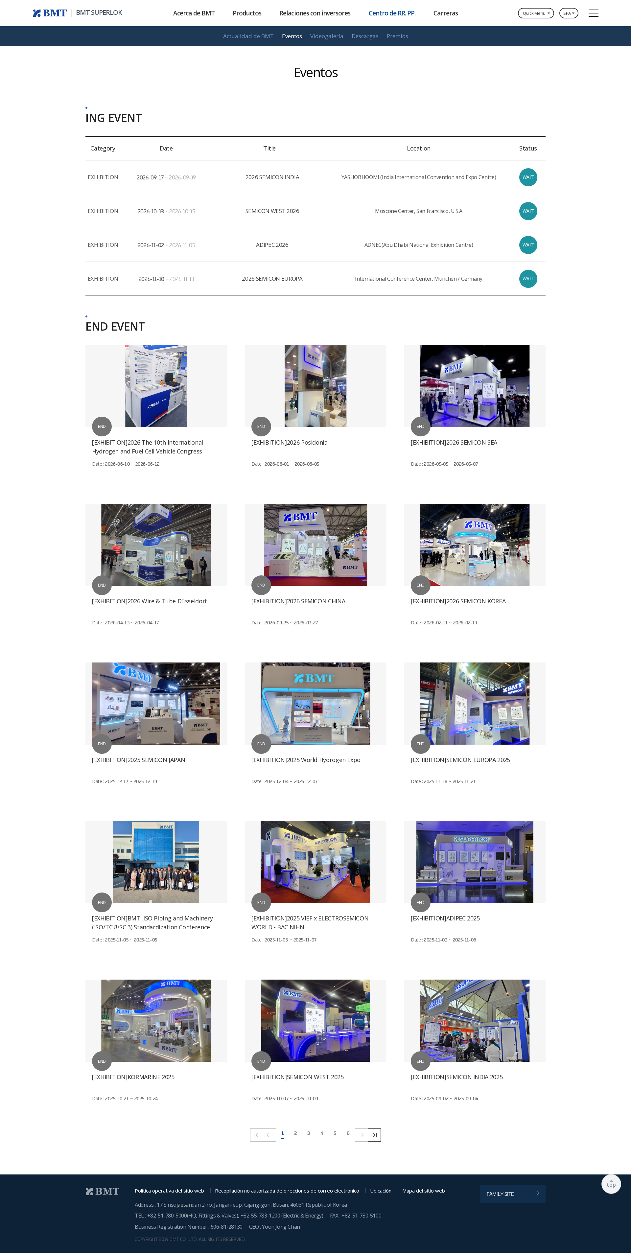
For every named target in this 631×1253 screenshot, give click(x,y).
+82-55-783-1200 (261, 1215)
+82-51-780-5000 (167, 1215)
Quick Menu (534, 13)
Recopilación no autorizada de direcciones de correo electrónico (287, 1191)
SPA (567, 13)
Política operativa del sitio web (169, 1191)
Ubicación (380, 1191)
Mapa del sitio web (423, 1191)
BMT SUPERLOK (99, 12)
